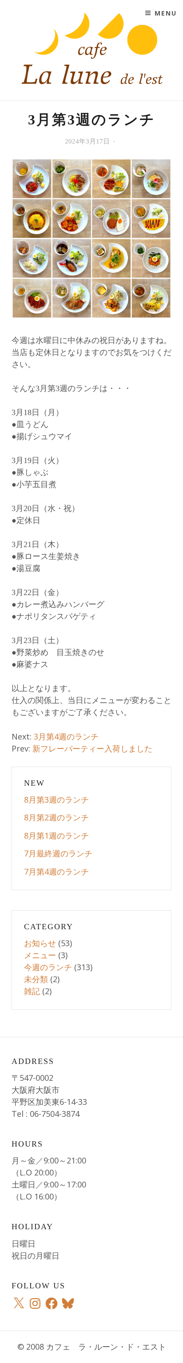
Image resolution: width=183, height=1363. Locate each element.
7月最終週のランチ (58, 853)
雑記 (32, 991)
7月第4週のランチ (56, 871)
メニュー (40, 955)
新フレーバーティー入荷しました (92, 748)
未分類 (36, 979)
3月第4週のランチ (66, 736)
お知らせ (40, 943)
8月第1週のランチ (56, 835)
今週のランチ (48, 967)
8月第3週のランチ (56, 799)
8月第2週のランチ (56, 817)
